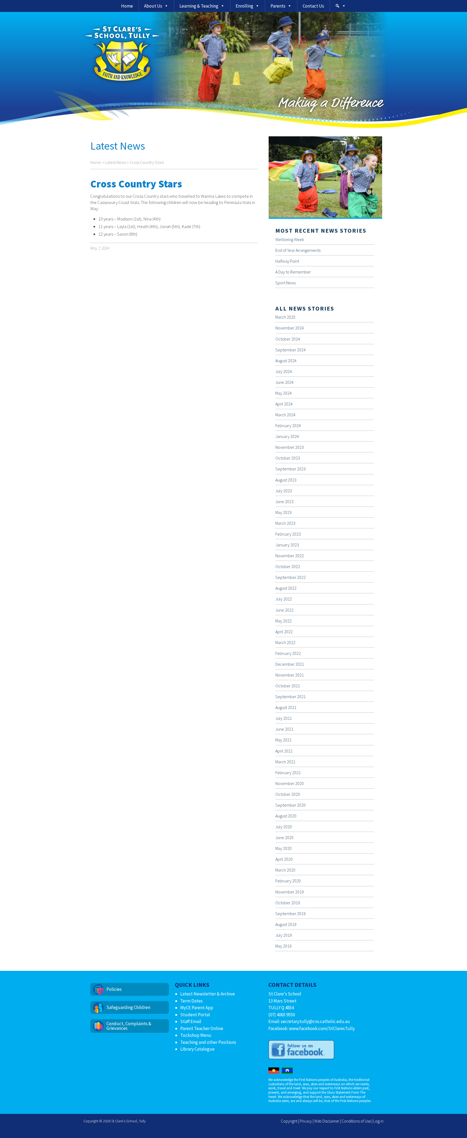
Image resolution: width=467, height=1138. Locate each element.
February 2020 (288, 880)
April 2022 (284, 631)
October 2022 (287, 566)
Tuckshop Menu (195, 1035)
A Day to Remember (293, 272)
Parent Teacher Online (201, 1028)
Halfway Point (287, 261)
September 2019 (290, 913)
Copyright (289, 1121)
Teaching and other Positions (208, 1042)
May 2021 (283, 740)
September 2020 (290, 805)
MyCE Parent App (196, 1008)
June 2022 (284, 610)
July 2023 (283, 490)
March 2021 (285, 761)
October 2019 (287, 902)
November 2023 (289, 447)
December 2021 (289, 664)
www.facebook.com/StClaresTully (322, 1028)
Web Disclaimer (326, 1121)
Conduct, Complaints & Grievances (128, 1026)
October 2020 (287, 794)
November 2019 (289, 892)
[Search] (340, 6)
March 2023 (285, 523)
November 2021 (289, 675)
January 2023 (287, 544)
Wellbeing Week (289, 239)
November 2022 (289, 555)
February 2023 (288, 534)
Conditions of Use (356, 1121)
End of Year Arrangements (298, 250)
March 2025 (285, 317)
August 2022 (285, 588)
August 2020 (285, 816)
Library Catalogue (197, 1049)
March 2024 (285, 414)
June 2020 (284, 837)
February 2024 (288, 425)
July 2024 (283, 371)
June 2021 (284, 729)
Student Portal (195, 1015)
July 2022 (283, 599)
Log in (378, 1121)
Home (127, 6)
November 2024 (289, 328)
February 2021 (288, 772)
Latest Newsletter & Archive (207, 994)
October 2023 (287, 458)
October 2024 (287, 339)
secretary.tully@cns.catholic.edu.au (315, 1021)
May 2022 (283, 621)
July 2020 (283, 826)
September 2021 (290, 696)
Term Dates (191, 1001)
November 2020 (289, 783)
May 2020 (283, 848)
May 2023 (283, 512)
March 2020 (285, 870)
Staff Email (190, 1021)
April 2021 (284, 751)
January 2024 (287, 436)
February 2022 (288, 653)
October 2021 (287, 685)
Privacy (306, 1121)
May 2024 (283, 393)
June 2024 (284, 382)
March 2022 (285, 642)
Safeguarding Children (128, 1007)
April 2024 (284, 404)
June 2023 (284, 501)
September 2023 (290, 468)
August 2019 (285, 924)
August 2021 (285, 707)
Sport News (285, 282)
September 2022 (290, 577)
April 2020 (284, 859)
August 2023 (285, 480)
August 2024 (285, 360)
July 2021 (283, 718)
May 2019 (283, 946)
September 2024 (290, 349)
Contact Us (313, 6)
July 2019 (283, 935)
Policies (114, 989)
